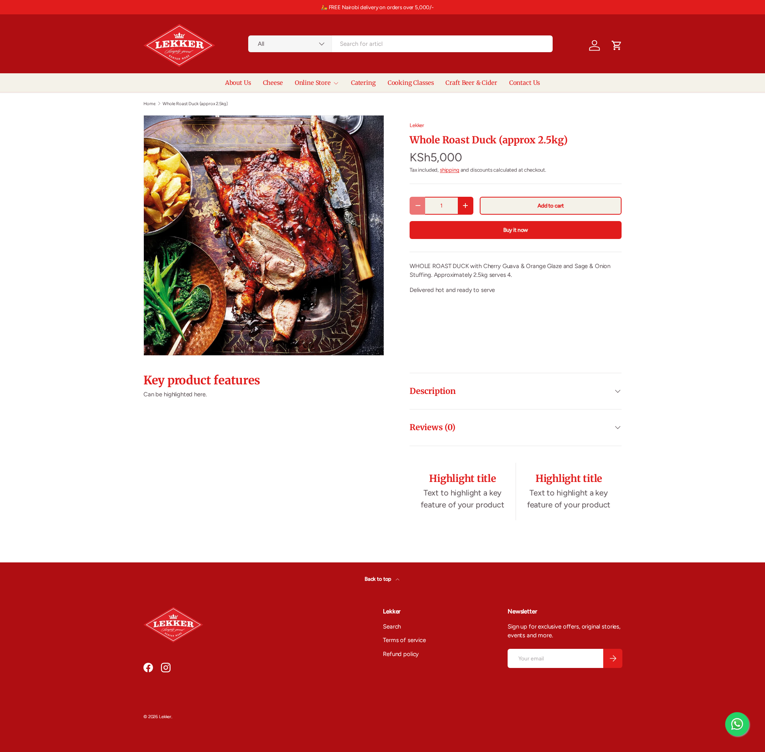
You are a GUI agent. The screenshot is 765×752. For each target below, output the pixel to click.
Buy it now (515, 230)
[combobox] (400, 43)
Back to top (378, 579)
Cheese (273, 82)
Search (392, 626)
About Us (238, 82)
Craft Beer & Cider (471, 82)
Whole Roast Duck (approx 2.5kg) (195, 104)
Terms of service (404, 640)
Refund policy (401, 654)
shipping (449, 169)
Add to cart (550, 205)
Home (149, 104)
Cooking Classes (411, 82)
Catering (363, 82)
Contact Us (524, 82)
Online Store (313, 82)
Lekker (417, 125)
